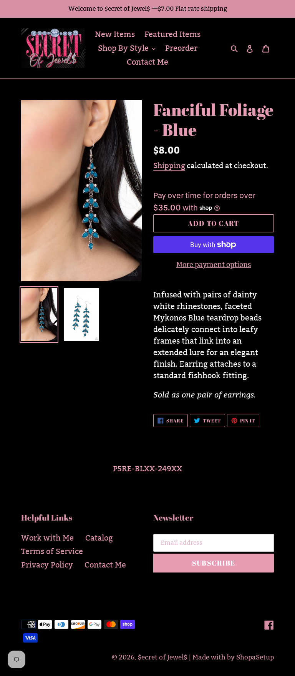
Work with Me (47, 537)
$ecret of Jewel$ (162, 657)
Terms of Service (52, 551)
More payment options (213, 264)
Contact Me (105, 564)
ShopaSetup (255, 657)
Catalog (99, 537)
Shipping (169, 165)
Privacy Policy (47, 564)
